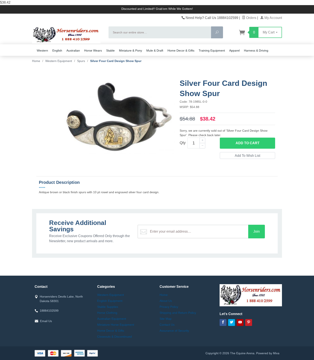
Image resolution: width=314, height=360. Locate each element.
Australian (73, 50)
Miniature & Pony (130, 50)
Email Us (46, 321)
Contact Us (167, 324)
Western (42, 50)
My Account (273, 18)
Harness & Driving (256, 50)
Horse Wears (93, 50)
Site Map (166, 318)
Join (256, 231)
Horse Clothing (107, 312)
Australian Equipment (111, 318)
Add (248, 143)
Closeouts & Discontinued (114, 336)
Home (36, 61)
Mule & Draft (154, 50)
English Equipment (109, 300)
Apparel (234, 50)
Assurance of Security (174, 330)
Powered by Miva (267, 353)
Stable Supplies (107, 306)
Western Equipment (110, 295)
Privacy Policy (169, 306)
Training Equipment (212, 50)
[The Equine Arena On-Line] (67, 34)
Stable (110, 50)
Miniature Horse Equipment (115, 324)
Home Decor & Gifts (180, 50)
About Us (166, 300)
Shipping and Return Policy (178, 312)
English (57, 50)
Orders (250, 18)
